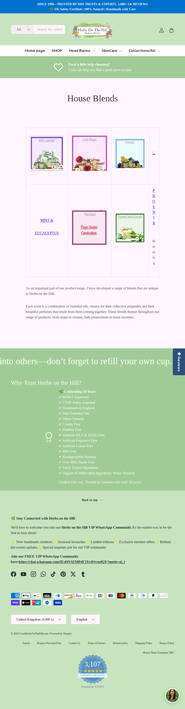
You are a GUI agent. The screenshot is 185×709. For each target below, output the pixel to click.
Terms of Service (97, 643)
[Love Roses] (89, 134)
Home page (35, 50)
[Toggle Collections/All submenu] (159, 51)
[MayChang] (153, 151)
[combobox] (38, 29)
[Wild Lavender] (47, 135)
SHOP (57, 50)
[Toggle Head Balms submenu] (93, 51)
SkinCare (109, 50)
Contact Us (74, 643)
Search (26, 643)
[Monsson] (130, 137)
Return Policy (167, 643)
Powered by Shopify (61, 633)
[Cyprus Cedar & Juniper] (130, 212)
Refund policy (120, 643)
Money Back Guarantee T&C (158, 652)
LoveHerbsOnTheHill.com (34, 633)
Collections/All (142, 50)
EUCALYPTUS (47, 233)
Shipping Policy (143, 643)
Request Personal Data (49, 643)
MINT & (46, 220)
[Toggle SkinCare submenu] (120, 51)
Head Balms (79, 50)
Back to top (90, 500)
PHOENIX (154, 207)
